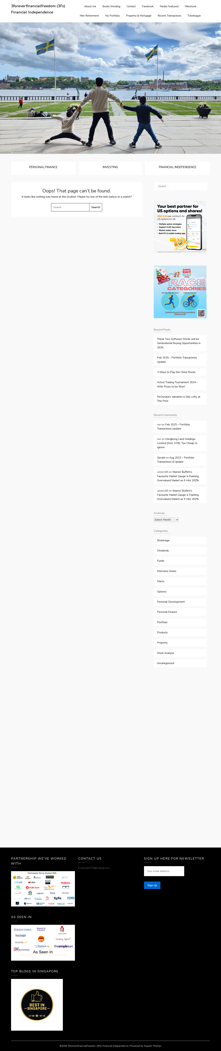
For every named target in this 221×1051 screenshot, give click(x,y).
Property (162, 642)
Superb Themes (152, 1046)
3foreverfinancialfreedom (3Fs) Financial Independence (38, 9)
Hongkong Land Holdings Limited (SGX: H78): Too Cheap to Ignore (177, 443)
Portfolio (162, 622)
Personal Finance (167, 612)
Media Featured (169, 6)
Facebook (147, 6)
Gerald (161, 457)
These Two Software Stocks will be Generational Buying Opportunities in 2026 (178, 343)
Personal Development (171, 602)
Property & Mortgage (138, 15)
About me (90, 6)
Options (161, 591)
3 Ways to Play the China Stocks (176, 372)
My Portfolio (112, 15)
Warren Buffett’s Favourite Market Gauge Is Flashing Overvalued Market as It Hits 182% (178, 476)
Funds (160, 560)
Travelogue (194, 15)
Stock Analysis (165, 653)
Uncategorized (165, 663)
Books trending (111, 6)
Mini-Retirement (89, 15)
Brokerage (163, 540)
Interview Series (166, 571)
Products (162, 632)
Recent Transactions (169, 15)
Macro (160, 581)
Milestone (190, 6)
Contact (131, 6)
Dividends (163, 550)
